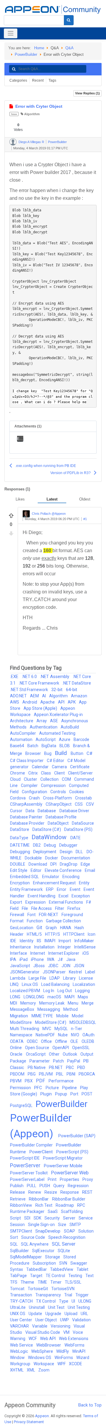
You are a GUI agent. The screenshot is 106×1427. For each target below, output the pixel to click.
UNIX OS (18, 1313)
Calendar (40, 766)
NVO (75, 1034)
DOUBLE (18, 864)
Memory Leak (52, 1003)
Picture (53, 1087)
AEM (35, 695)
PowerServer (26, 1165)
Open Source (37, 1047)
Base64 (17, 745)
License (86, 978)
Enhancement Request (55, 882)
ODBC (33, 1041)
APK (72, 702)
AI (44, 695)
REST (87, 1192)
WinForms (64, 1357)
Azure (65, 739)
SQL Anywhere (35, 1244)
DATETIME (20, 845)
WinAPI (78, 1351)
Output (86, 1054)
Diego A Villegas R (31, 142)
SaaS (53, 1211)
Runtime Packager (27, 1211)
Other (54, 1054)
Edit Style (19, 870)
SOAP (70, 1231)
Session (18, 1224)
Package (18, 1061)
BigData (49, 745)
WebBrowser (49, 1345)
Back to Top (90, 1405)
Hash (79, 927)
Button (77, 753)
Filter (60, 908)
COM (67, 779)
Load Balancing (55, 984)
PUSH (45, 1185)
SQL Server (63, 1244)
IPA (13, 959)
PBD (81, 1067)
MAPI (69, 996)
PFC (38, 1087)
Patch (59, 1061)
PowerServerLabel (27, 1179)
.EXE (14, 676)
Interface (19, 953)
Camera (60, 766)
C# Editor (56, 760)
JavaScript (20, 965)
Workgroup (20, 1363)
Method (70, 1009)
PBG (32, 1074)
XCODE (75, 1363)
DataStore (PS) (78, 829)
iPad (24, 959)
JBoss (39, 965)
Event (75, 889)
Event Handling (42, 896)
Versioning (61, 1326)
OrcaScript (36, 1054)
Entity (84, 882)
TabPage (19, 1275)
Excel (64, 896)
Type (64, 1301)
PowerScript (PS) (72, 1151)
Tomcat (17, 1288)
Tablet (82, 1269)
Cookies (76, 791)
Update (36, 1313)
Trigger (82, 1295)
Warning (18, 1338)
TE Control (56, 1275)
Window (18, 1357)
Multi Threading (25, 1028)
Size (62, 1224)
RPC (81, 1205)
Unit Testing (79, 1307)
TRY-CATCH (22, 1301)
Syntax (17, 1269)
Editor (36, 870)
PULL (32, 1185)
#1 (85, 519)
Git (40, 927)
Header (17, 934)
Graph (52, 927)
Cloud (15, 779)
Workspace (44, 1363)
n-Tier (76, 1028)
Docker (52, 858)
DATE (75, 837)
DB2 (37, 845)
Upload (71, 1313)
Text (89, 1275)
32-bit (57, 689)
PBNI (71, 1074)
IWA (51, 959)
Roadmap (65, 1205)
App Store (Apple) (41, 708)
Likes (20, 499)
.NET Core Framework (39, 683)
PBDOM (17, 1074)
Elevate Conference (63, 870)
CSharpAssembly (26, 804)
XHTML (17, 1370)
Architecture (22, 720)
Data (30, 810)
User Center (21, 1319)
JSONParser (55, 972)
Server (69, 1218)
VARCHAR (20, 1326)
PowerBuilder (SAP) (76, 1135)
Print (52, 1179)
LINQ (14, 984)
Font (32, 914)
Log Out (65, 990)
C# (89, 753)
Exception (81, 896)
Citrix (33, 773)
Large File (38, 978)
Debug (50, 845)
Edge (85, 864)
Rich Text (44, 1205)
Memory (28, 1003)
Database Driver (74, 810)
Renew (35, 1192)
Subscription (45, 1263)
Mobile (62, 1015)
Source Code (33, 1237)
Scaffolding (72, 1211)
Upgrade (53, 1313)
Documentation (75, 858)
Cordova (18, 798)
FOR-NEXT (49, 914)
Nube (63, 1034)
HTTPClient (74, 934)
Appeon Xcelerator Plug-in (58, 714)
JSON (79, 965)
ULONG (84, 1301)
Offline (61, 1041)
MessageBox (22, 1009)
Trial (68, 1295)
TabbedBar (37, 1269)
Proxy (87, 1179)
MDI (14, 1003)
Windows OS (40, 1357)
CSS (79, 804)
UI (74, 1301)
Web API (48, 1338)
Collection (49, 779)
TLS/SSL (73, 1282)
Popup (61, 1094)
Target (36, 1275)
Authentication (44, 727)
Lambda (18, 978)
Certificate (80, 766)
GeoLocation (22, 927)
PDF (41, 1081)
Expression (36, 902)
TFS (14, 1282)
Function (35, 920)
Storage (53, 1257)
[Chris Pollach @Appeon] (26, 513)
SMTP (75, 1224)
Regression (78, 1185)
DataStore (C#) (47, 829)
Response (70, 1192)
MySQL (61, 1028)
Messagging (49, 1009)
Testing (75, 1275)
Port (74, 1094)
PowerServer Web (70, 1173)
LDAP (55, 978)
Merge (88, 1003)
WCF (33, 1338)
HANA (66, 927)
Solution (86, 1231)
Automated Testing (57, 733)
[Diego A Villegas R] (12, 141)
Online (16, 1047)
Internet (38, 953)
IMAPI (50, 940)
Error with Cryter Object (38, 106)
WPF (62, 1363)
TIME (43, 1282)
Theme (28, 1282)
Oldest (84, 499)
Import (65, 940)
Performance (61, 1080)
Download (38, 864)
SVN (63, 1263)
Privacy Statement (29, 1422)
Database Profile (61, 817)
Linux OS (30, 984)
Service (86, 1218)
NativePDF (46, 1034)
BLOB (65, 745)
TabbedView (62, 1269)
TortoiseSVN (62, 1288)
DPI (53, 864)
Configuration (35, 791)
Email (90, 870)
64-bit (71, 689)
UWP (65, 1319)
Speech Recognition (66, 1237)
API (61, 702)
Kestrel (76, 972)
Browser (33, 753)
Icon (91, 934)
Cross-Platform (58, 798)
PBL (60, 1074)
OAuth (88, 1034)
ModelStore (21, 1022)
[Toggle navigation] (10, 33)
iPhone (38, 959)
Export (16, 902)
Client (60, 773)
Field (14, 908)
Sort (14, 1237)
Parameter (40, 1061)
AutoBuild (70, 727)
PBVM (16, 1080)
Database (47, 810)
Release (18, 1192)
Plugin (46, 1094)
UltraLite (18, 1307)
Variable (40, 1326)
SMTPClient (21, 1231)
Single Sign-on (42, 1224)
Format (17, 920)
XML (31, 1370)
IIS (39, 940)
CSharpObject (59, 804)
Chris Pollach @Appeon (49, 513)
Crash (35, 798)
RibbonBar (39, 1199)
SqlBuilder (20, 1250)
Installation (44, 947)
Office (47, 1041)
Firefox (73, 908)
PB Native (37, 1067)
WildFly (63, 1351)
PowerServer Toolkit (29, 1173)
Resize (51, 1192)
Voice (78, 1332)
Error (62, 889)
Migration (19, 1016)
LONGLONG (34, 996)
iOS (85, 953)
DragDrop (69, 864)
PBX (29, 1080)
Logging (82, 990)
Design (66, 851)
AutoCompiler (23, 733)
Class (46, 773)
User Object (46, 1319)
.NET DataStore (76, 683)
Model (77, 1015)
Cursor (16, 810)
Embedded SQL (25, 876)
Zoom (43, 1370)
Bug (48, 753)
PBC (70, 1067)
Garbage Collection (63, 920)
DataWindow (50, 837)
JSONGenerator (25, 972)
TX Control (46, 1301)
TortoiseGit (38, 1288)
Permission (21, 1087)
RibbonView (21, 1205)
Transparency (48, 1295)
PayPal (74, 1061)
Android (30, 702)
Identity (27, 940)
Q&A (69, 48)
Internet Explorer (64, 953)
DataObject (58, 823)
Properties (70, 1179)
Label (90, 972)
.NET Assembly (55, 676)
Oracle (17, 1054)
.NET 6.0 (30, 676)
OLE (74, 1041)
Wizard (82, 1357)
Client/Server (80, 773)
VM (66, 1332)
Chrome (18, 773)
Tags (52, 80)
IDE (13, 940)
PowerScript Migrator (63, 1158)
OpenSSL (81, 1047)
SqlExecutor (43, 1250)
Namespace (21, 1034)
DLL (80, 851)
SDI (27, 1218)
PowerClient (41, 1151)
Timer (56, 1282)
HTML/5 (35, 934)
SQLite (64, 1250)
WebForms (74, 1345)
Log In (49, 990)
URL (84, 1313)
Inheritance (21, 947)
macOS (54, 996)
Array (42, 720)
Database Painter (26, 817)
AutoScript (46, 739)
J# (61, 959)
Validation (81, 1319)
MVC (47, 1028)
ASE (54, 720)
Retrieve (18, 1199)
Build (61, 753)
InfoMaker (84, 940)
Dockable (34, 858)
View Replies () (87, 93)
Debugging (20, 851)
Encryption (20, 882)
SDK (38, 1218)
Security (52, 1218)
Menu (73, 1003)
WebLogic (19, 1351)
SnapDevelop (48, 1231)
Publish (17, 1185)
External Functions (66, 902)
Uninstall (37, 1307)
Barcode (81, 739)
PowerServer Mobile (63, 1165)
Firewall (17, 914)
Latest (52, 499)
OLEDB (88, 1041)
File (25, 908)
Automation (21, 739)
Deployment (45, 851)
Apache (48, 702)
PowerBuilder (26, 54)
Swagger (78, 1263)
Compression (54, 785)
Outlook (70, 1054)
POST (87, 1094)
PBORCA (87, 1074)
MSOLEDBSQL (82, 1022)
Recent (38, 80)
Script (16, 1218)
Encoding (71, 876)
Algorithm (32, 114)
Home (39, 48)
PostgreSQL (21, 1105)
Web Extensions (73, 1338)
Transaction (21, 1295)
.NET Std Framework (29, 689)
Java (70, 959)
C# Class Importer (27, 760)
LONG (15, 996)
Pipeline (70, 1087)
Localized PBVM (25, 990)
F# (88, 902)
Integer (65, 947)
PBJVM (46, 1074)
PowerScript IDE (25, 1158)
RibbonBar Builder (68, 1199)
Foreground (72, 914)
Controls (58, 791)
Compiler (30, 785)
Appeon (42, 1416)
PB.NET (56, 1067)
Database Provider (27, 823)
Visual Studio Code (43, 1332)
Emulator (51, 876)
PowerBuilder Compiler (32, 1145)
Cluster (31, 779)
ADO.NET (19, 695)
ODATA (17, 1041)
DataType (19, 837)
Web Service (22, 1345)
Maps (83, 996)
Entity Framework (27, 889)
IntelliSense (85, 947)
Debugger (68, 845)
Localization (84, 984)
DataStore (20, 829)
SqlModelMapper (26, 1257)
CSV (90, 804)
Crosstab (83, 798)
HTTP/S (53, 934)
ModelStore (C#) (51, 1022)
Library (70, 978)
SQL (14, 1244)
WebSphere (42, 1351)
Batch (33, 745)
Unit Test (56, 1307)
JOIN (66, 965)
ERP (50, 889)
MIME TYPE (43, 1015)
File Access (42, 908)
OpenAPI (61, 1047)
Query (59, 1185)
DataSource (83, 823)
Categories (18, 80)
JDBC (53, 965)
